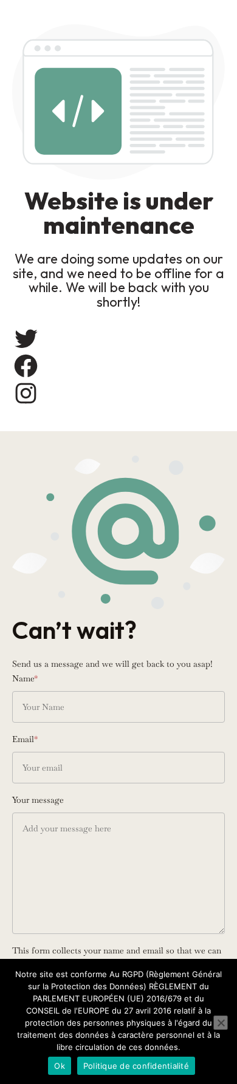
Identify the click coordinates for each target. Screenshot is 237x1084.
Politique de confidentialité (136, 1066)
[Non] (220, 1022)
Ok (59, 1066)
